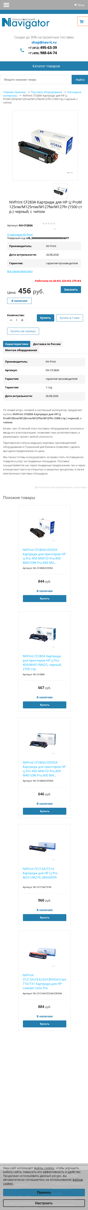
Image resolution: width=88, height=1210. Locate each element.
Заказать (71, 289)
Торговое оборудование (46, 92)
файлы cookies (44, 1168)
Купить (45, 318)
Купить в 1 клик (70, 318)
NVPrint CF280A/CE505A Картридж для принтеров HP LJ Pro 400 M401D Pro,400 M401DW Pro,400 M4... (44, 768)
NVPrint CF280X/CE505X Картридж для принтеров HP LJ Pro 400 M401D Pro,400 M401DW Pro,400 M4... (44, 556)
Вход (81, 5)
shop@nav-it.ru (44, 42)
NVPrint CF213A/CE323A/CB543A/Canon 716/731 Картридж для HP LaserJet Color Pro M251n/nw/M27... (44, 981)
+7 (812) (42, 48)
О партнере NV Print (20, 234)
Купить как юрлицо (23, 331)
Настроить (44, 1203)
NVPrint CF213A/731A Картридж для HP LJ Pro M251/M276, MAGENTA (40, 873)
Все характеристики (20, 271)
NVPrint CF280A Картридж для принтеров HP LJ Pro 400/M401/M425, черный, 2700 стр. (42, 662)
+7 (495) (42, 53)
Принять (44, 1192)
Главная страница (14, 92)
